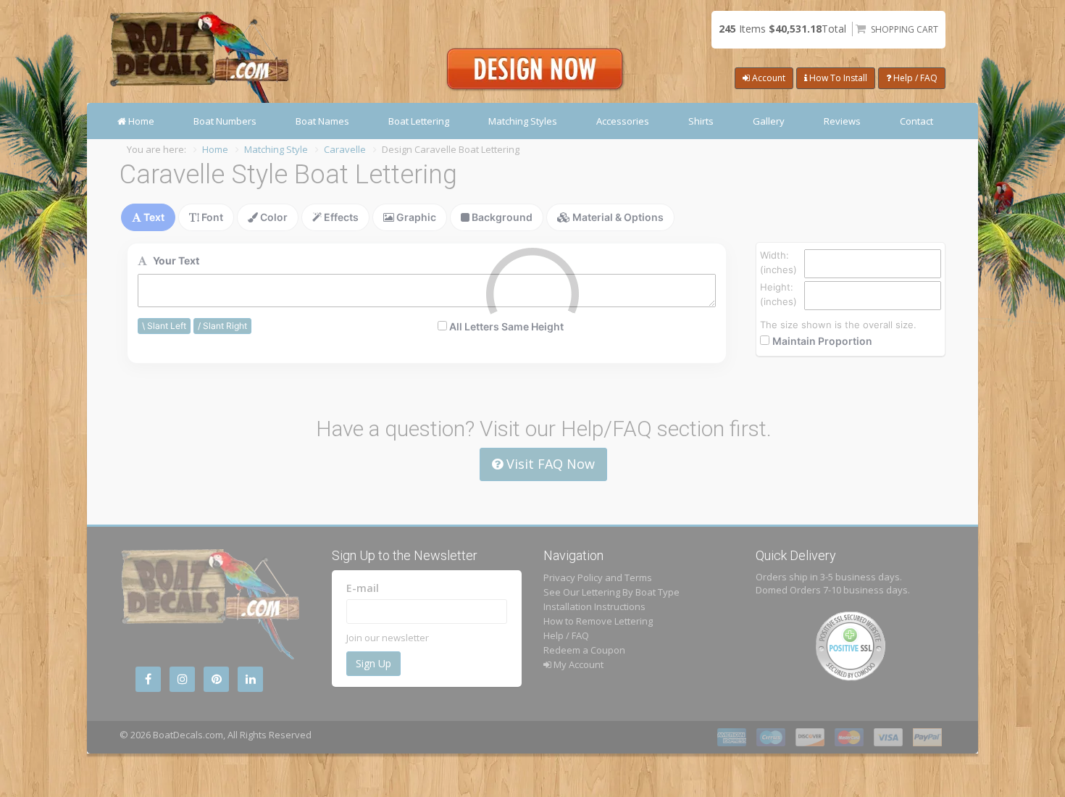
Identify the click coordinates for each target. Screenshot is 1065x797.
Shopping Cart (904, 29)
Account (767, 78)
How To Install (837, 78)
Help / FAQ (914, 78)
